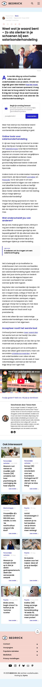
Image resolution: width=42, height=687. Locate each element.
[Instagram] (12, 432)
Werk (16, 16)
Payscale (6, 180)
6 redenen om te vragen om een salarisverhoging (18, 252)
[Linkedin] (14, 432)
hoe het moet (32, 84)
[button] (35, 644)
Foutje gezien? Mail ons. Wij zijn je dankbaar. (20, 397)
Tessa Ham (9, 16)
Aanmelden (31, 116)
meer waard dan (31, 332)
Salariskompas (11, 149)
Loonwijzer (31, 177)
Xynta (25, 675)
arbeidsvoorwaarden (21, 353)
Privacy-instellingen (11, 658)
